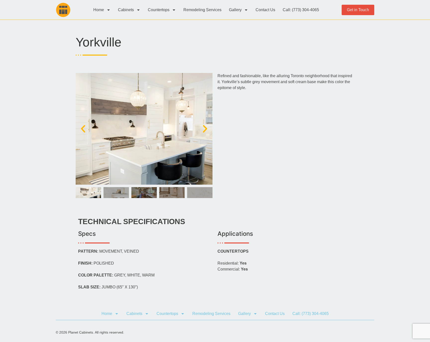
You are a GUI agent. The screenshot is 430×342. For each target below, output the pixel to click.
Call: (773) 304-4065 (301, 10)
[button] (83, 129)
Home (98, 10)
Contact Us (265, 10)
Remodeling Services (202, 10)
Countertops (158, 10)
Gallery (235, 10)
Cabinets (126, 10)
